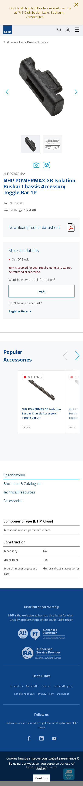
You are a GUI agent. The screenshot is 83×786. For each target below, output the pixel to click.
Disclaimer (63, 694)
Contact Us (16, 686)
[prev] (67, 355)
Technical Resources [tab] (19, 492)
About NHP (32, 686)
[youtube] (54, 738)
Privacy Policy (46, 694)
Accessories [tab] (13, 501)
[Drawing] (47, 165)
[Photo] (36, 165)
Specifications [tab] (14, 475)
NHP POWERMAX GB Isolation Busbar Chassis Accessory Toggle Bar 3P (41, 413)
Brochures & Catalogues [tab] (22, 483)
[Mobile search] (59, 30)
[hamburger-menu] (75, 30)
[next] (75, 355)
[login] (68, 30)
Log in (42, 291)
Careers (46, 686)
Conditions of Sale (24, 694)
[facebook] (29, 738)
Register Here (18, 311)
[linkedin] (41, 738)
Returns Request (63, 686)
